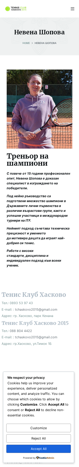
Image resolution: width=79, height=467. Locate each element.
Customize (38, 428)
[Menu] (72, 9)
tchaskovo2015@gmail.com (36, 309)
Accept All (39, 449)
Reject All (38, 438)
